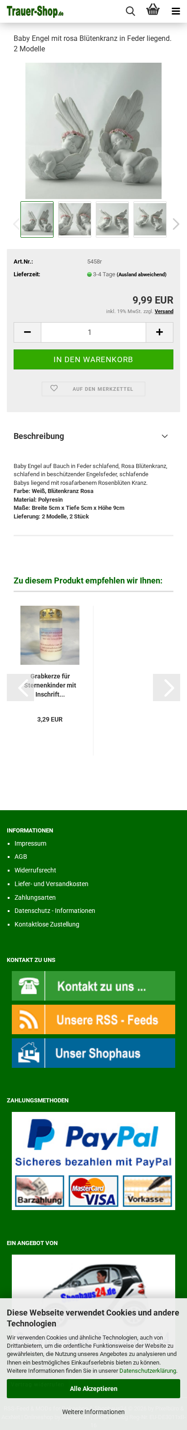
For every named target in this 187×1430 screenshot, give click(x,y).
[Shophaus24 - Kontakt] (93, 985)
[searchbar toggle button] (130, 11)
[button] (173, 224)
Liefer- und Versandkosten (52, 883)
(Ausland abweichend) (142, 275)
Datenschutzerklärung (147, 1370)
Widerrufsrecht (35, 870)
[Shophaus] (93, 1052)
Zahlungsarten (35, 897)
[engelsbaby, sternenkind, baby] (93, 130)
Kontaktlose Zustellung (47, 924)
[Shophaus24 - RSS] (93, 1019)
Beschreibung (39, 436)
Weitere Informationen (93, 1411)
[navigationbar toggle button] (175, 11)
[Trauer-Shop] (32, 11)
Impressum (30, 843)
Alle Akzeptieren (94, 1388)
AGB (21, 856)
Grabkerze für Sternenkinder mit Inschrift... (50, 685)
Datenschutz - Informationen (55, 910)
